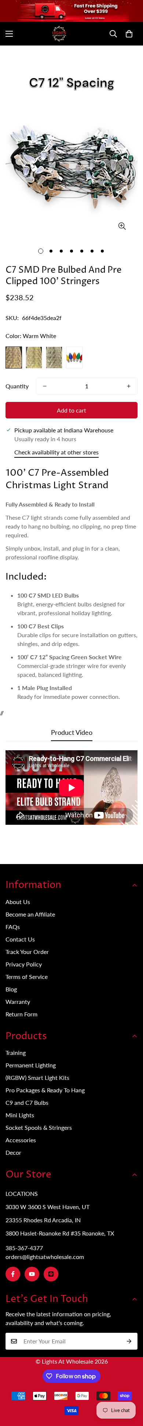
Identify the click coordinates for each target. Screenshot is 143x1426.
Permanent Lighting (31, 1065)
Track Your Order (27, 951)
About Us (18, 901)
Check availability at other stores (56, 452)
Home (13, 55)
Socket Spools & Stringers (39, 1127)
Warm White (14, 357)
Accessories (21, 1139)
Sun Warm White (34, 357)
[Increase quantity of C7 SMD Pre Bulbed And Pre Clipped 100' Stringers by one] (128, 386)
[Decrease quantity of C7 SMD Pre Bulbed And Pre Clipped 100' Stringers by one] (44, 386)
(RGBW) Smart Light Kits (37, 1077)
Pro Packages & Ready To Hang (45, 1089)
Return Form (21, 1013)
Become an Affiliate (30, 914)
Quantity (17, 385)
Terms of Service (27, 976)
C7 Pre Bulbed (51, 55)
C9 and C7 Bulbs (27, 1102)
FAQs (13, 926)
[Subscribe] (129, 1341)
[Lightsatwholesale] (71, 34)
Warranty (18, 1001)
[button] (129, 33)
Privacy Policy (24, 964)
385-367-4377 (24, 1247)
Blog (11, 989)
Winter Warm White (54, 357)
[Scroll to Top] (129, 1387)
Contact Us (20, 939)
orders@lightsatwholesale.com (45, 1256)
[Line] (51, 1274)
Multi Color (74, 357)
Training (16, 1052)
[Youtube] (32, 1274)
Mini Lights (20, 1114)
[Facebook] (13, 1274)
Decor (13, 1152)
